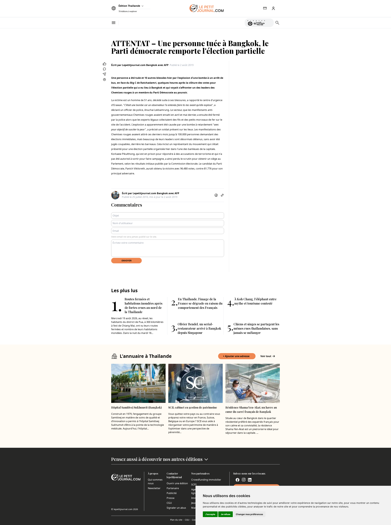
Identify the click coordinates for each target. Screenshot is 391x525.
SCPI (193, 484)
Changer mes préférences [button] (249, 514)
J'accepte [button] (210, 514)
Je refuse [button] (225, 514)
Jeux (193, 503)
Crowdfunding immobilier (206, 479)
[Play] (270, 23)
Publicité (172, 493)
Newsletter (154, 488)
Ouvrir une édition (177, 483)
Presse (170, 498)
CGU (169, 503)
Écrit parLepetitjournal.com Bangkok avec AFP (139, 65)
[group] (269, 22)
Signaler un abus (176, 507)
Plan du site (177, 519)
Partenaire (173, 488)
